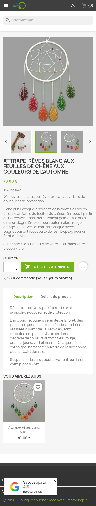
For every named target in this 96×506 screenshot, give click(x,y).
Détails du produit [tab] (56, 296)
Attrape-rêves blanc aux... (24, 429)
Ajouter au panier (47, 266)
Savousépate (34, 482)
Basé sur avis (32, 491)
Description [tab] (23, 296)
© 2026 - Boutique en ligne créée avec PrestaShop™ (45, 500)
